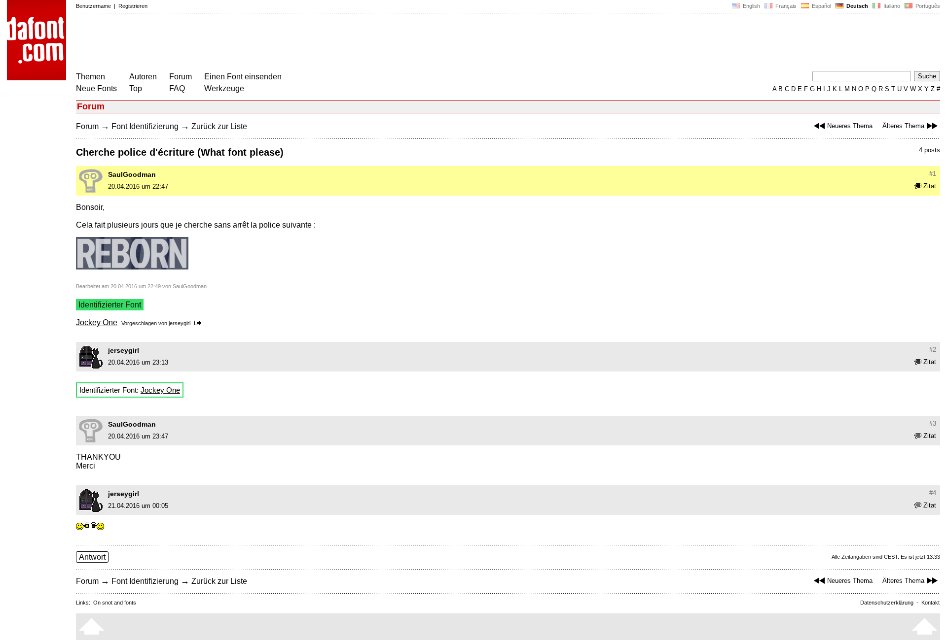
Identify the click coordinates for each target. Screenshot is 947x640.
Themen (90, 76)
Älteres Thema (903, 126)
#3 (932, 423)
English (751, 6)
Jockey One (96, 322)
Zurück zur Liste (219, 126)
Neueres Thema (850, 126)
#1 (932, 173)
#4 (932, 493)
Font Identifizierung (145, 126)
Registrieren (132, 6)
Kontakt (930, 603)
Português (926, 6)
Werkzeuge (224, 88)
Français (785, 6)
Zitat (929, 186)
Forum (180, 76)
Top (135, 88)
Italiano (891, 6)
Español (821, 6)
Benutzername (93, 6)
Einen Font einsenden (243, 76)
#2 (932, 349)
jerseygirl (179, 323)
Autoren (143, 76)
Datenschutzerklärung (886, 603)
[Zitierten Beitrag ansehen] (199, 323)
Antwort (92, 557)
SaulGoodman (132, 174)
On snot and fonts (114, 603)
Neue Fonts (96, 88)
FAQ (177, 88)
